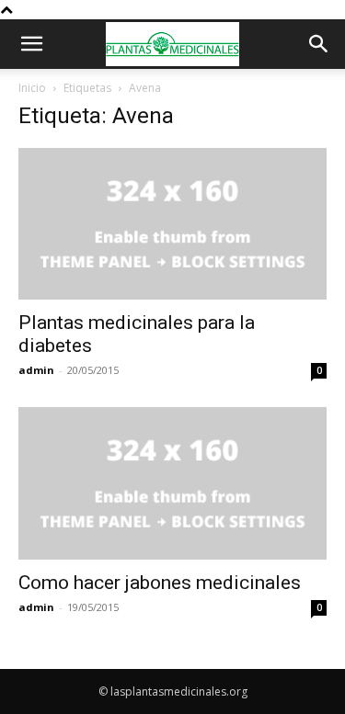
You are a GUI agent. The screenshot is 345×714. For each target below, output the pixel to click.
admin (36, 370)
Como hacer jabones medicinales (159, 583)
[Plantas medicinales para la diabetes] (172, 224)
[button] (31, 44)
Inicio (32, 88)
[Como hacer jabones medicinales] (172, 483)
